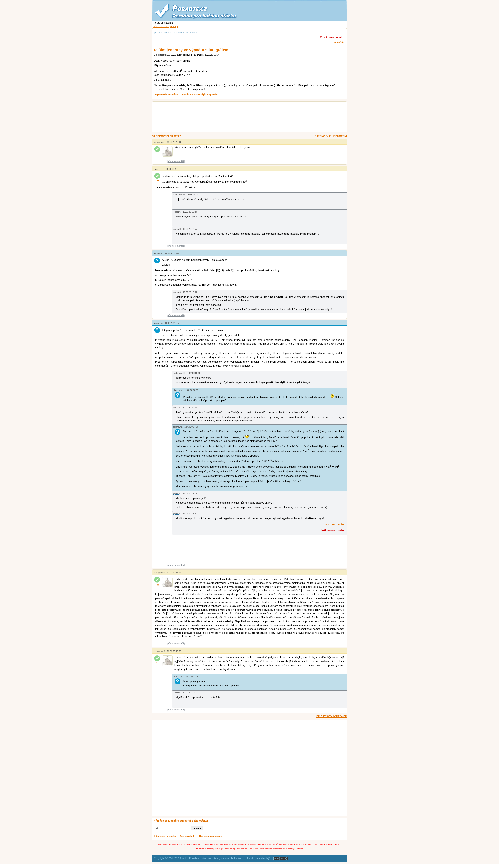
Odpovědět (338, 42)
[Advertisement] (245, 117)
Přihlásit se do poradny (165, 26)
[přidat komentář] (176, 161)
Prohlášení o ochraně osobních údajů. (251, 858)
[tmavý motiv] (280, 858)
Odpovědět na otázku (165, 836)
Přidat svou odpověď (331, 716)
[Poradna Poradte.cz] (202, 10)
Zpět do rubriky (188, 836)
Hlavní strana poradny (210, 836)
